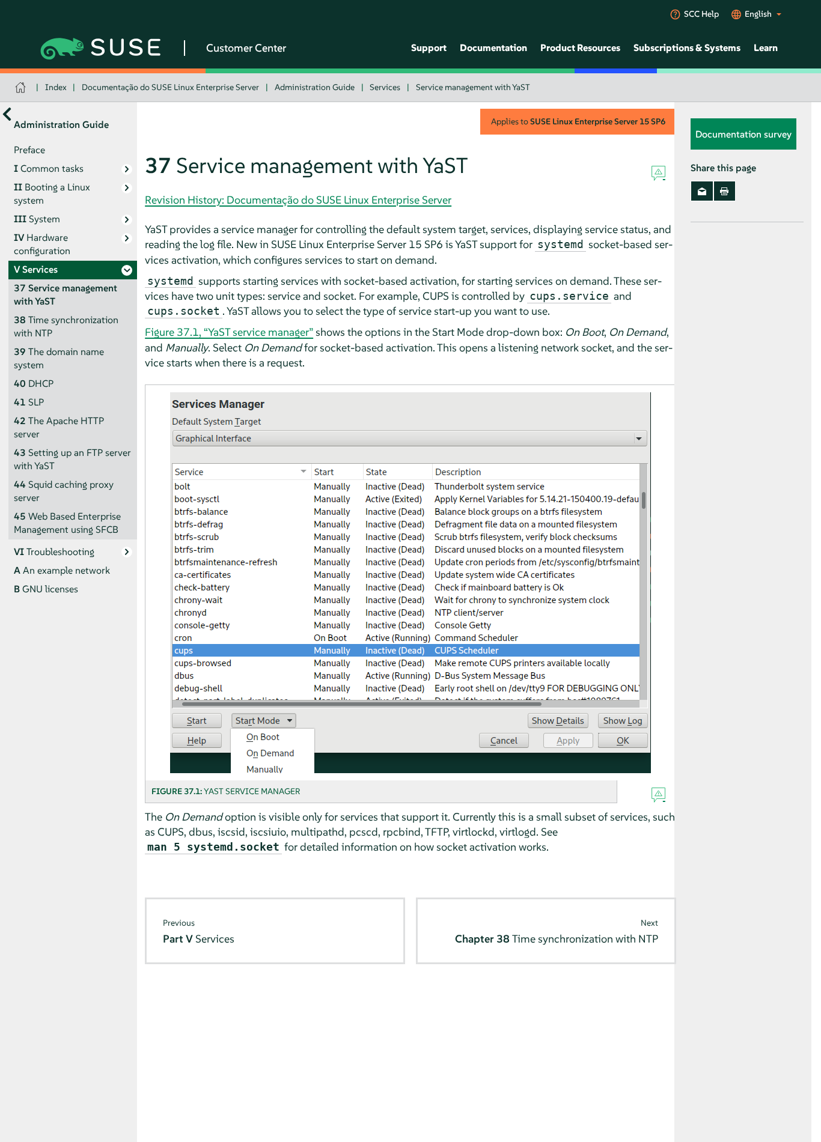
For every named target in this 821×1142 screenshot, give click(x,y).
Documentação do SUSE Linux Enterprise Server (170, 87)
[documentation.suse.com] (22, 87)
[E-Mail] (701, 191)
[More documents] (7, 113)
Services (385, 87)
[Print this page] (724, 191)
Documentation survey (743, 134)
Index (56, 87)
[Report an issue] (658, 173)
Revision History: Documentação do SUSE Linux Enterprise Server (298, 200)
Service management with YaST (473, 87)
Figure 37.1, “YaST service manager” (229, 332)
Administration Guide (315, 87)
